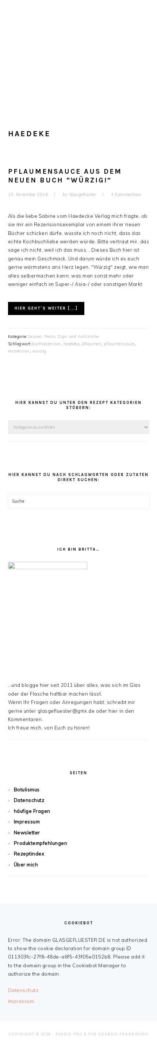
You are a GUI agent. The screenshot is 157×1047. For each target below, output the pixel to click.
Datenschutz (29, 800)
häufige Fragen (32, 811)
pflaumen (91, 343)
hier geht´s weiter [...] (46, 308)
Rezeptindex (29, 854)
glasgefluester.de (78, 51)
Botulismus (27, 789)
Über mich (26, 864)
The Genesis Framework (118, 1034)
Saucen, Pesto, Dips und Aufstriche (63, 336)
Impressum (27, 821)
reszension (19, 351)
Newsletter (27, 832)
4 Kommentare (126, 194)
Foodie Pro (69, 1034)
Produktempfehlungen (41, 843)
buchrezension (46, 343)
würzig (39, 351)
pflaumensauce (119, 343)
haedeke (72, 343)
